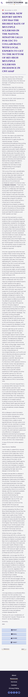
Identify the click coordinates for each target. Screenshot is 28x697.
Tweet (14, 642)
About (14, 675)
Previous (6, 649)
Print (15, 630)
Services (14, 682)
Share (15, 638)
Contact (14, 685)
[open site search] (2, 3)
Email (15, 634)
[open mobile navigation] (26, 3)
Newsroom (14, 678)
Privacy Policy (14, 688)
